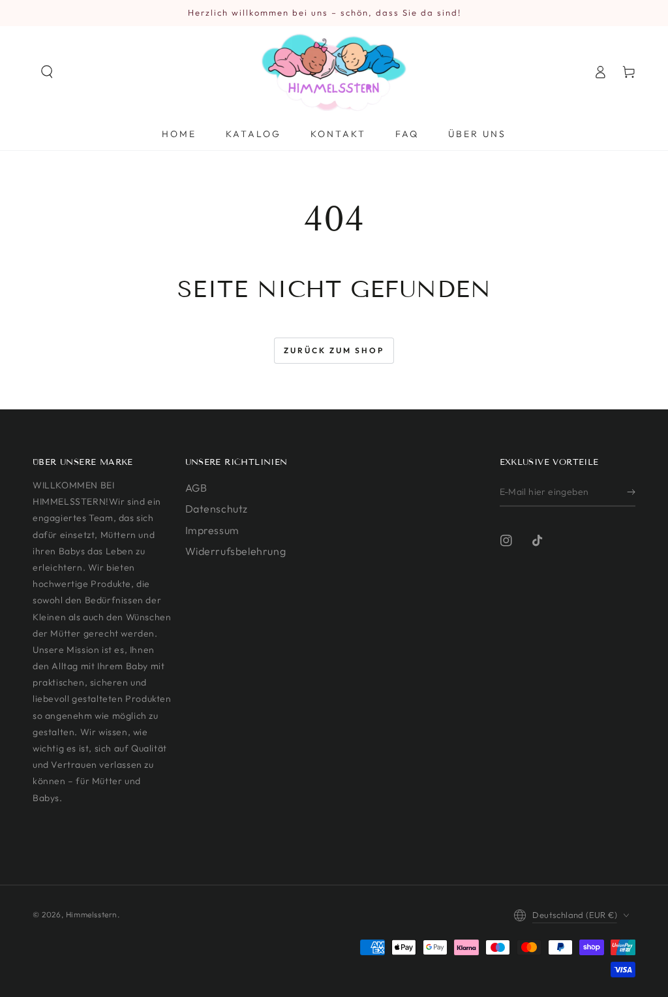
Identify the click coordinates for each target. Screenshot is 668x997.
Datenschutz (217, 508)
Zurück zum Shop (334, 350)
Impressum (212, 530)
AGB (196, 487)
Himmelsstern (91, 914)
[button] (47, 71)
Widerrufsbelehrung (235, 551)
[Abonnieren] (631, 491)
